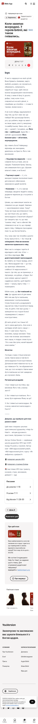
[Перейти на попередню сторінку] (12, 65)
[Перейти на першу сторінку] (9, 65)
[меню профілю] (32, 4)
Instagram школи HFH (16, 459)
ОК (32, 702)
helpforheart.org (23, 570)
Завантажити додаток (26, 18)
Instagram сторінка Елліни (17, 464)
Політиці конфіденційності (12, 705)
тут (15, 475)
